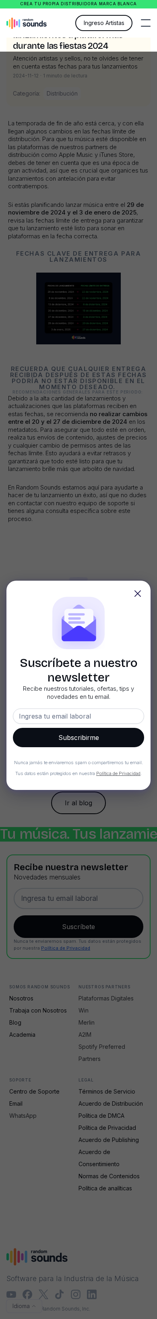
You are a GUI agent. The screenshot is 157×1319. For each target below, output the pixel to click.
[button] (146, 23)
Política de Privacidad (118, 773)
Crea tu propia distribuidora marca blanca (78, 4)
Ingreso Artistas (104, 22)
